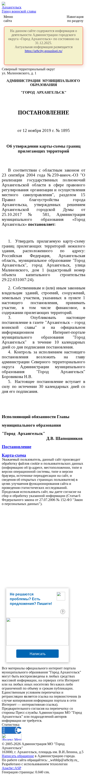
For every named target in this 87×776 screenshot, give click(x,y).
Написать (38, 653)
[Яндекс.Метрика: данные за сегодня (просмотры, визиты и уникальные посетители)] (11, 737)
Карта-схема (14, 455)
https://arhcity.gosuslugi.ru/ (43, 51)
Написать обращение (18, 756)
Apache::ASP (11, 768)
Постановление (16, 446)
